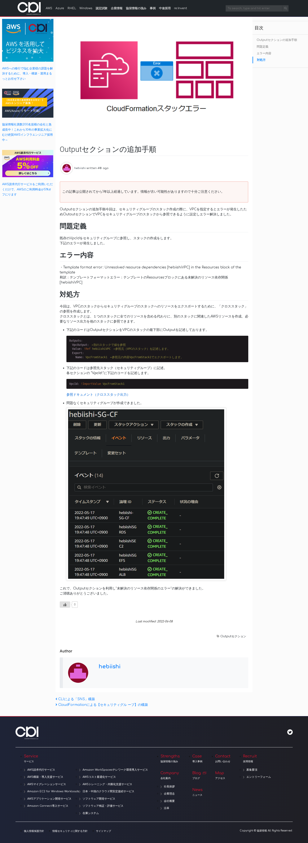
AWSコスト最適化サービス (99, 776)
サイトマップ (103, 831)
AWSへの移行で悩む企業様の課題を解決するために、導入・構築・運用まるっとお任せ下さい (27, 73)
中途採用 (165, 8)
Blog (196, 775)
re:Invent (180, 8)
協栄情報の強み (136, 8)
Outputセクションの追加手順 (277, 40)
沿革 (166, 808)
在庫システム (91, 813)
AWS (49, 8)
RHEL (71, 8)
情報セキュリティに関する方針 (70, 831)
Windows (85, 8)
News (197, 792)
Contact (222, 758)
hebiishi (80, 168)
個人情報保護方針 (34, 831)
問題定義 (262, 46)
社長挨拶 (169, 786)
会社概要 (169, 801)
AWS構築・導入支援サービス (45, 776)
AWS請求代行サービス (41, 769)
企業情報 (117, 8)
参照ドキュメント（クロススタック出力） (98, 395)
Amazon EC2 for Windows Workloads (53, 791)
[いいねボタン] (65, 604)
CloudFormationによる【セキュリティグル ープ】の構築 (103, 705)
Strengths (170, 758)
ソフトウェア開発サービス (99, 798)
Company (169, 775)
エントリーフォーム (258, 776)
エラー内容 (264, 53)
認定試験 (101, 8)
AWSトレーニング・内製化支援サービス (107, 784)
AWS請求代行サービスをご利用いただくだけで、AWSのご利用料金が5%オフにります (27, 189)
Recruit (250, 758)
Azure (60, 8)
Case (197, 758)
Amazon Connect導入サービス (47, 805)
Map (220, 775)
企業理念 (169, 793)
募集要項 (251, 769)
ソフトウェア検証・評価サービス (103, 805)
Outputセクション (233, 636)
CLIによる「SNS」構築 (76, 699)
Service (31, 758)
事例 (153, 8)
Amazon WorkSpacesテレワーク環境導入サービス (115, 769)
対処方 (261, 59)
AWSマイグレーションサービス (46, 784)
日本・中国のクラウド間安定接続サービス (108, 791)
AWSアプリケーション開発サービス (49, 798)
